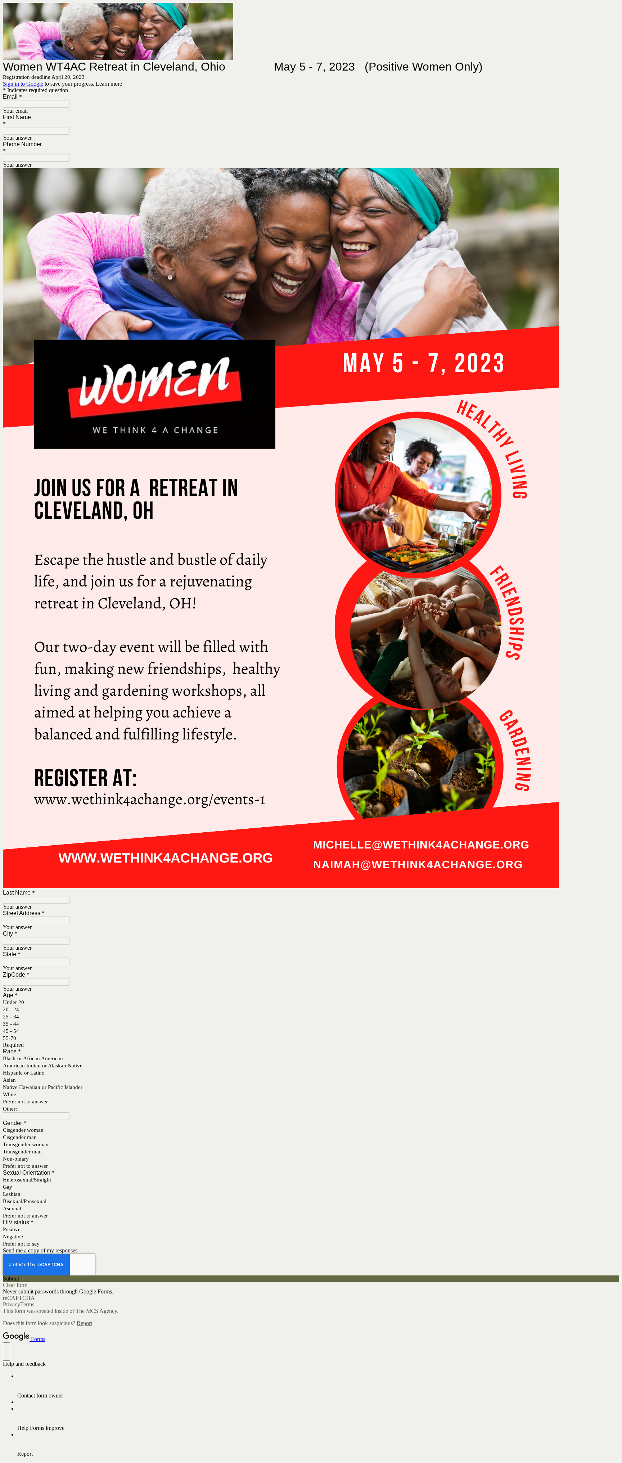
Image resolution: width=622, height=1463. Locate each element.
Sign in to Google (23, 84)
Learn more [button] (109, 84)
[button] (311, 1278)
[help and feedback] (6, 1351)
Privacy (11, 1304)
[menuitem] (318, 1386)
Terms (27, 1304)
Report (84, 1323)
